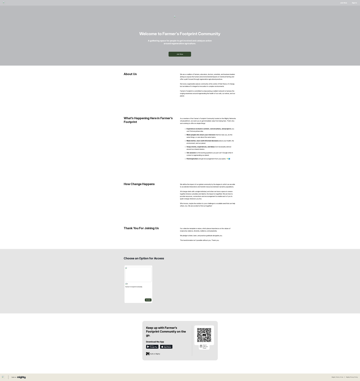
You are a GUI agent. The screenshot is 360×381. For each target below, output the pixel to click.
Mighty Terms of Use (337, 377)
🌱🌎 (228, 159)
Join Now (343, 3)
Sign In (354, 3)
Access (148, 300)
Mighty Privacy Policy (352, 377)
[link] (138, 284)
